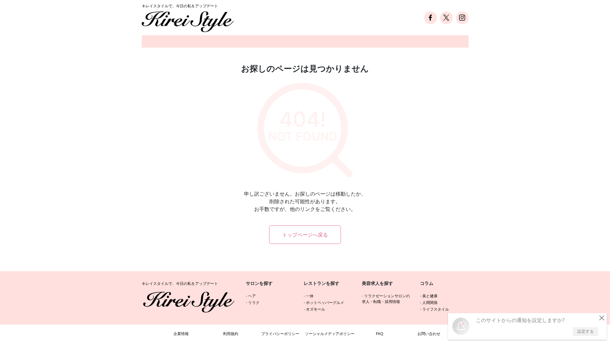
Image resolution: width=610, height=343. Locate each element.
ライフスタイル (435, 309)
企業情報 (181, 333)
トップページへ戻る (305, 234)
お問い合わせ (428, 333)
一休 (310, 296)
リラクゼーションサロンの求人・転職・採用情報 (386, 298)
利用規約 (230, 333)
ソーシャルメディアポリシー (330, 333)
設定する (585, 331)
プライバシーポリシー (280, 333)
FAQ (379, 333)
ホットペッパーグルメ (325, 302)
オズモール (315, 309)
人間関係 (429, 302)
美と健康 (429, 296)
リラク (254, 302)
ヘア (252, 296)
